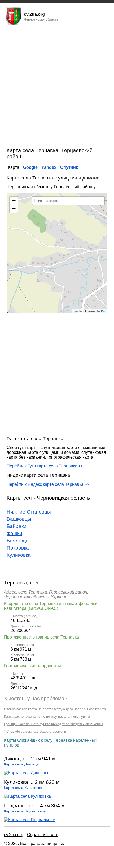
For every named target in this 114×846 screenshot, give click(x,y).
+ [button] (14, 200)
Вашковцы (19, 519)
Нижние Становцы (29, 512)
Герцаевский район (73, 187)
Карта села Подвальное (25, 811)
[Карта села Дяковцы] (26, 773)
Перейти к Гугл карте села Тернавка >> (45, 466)
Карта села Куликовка (23, 788)
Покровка (18, 548)
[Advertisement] (57, 87)
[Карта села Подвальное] (29, 819)
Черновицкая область (28, 187)
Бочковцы (18, 540)
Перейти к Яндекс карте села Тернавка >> (48, 484)
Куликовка (19, 555)
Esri (103, 311)
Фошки (14, 533)
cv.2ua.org (13, 834)
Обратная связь (42, 834)
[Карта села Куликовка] (27, 796)
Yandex (48, 167)
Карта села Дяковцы (21, 764)
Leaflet (78, 311)
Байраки (17, 526)
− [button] (14, 208)
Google (30, 167)
